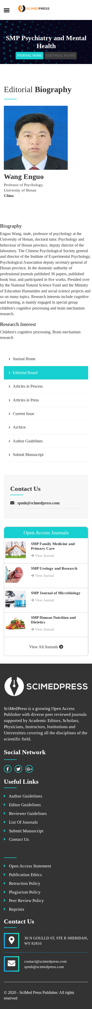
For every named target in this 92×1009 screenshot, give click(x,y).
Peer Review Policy (26, 900)
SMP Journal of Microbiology (55, 593)
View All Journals (44, 647)
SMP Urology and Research (54, 568)
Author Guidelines (25, 796)
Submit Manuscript (25, 831)
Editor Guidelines (24, 804)
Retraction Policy (24, 883)
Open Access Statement (29, 866)
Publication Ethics (25, 874)
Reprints (16, 909)
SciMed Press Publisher (38, 992)
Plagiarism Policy (24, 892)
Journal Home (29, 55)
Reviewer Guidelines (27, 813)
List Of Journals (23, 822)
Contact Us (18, 839)
